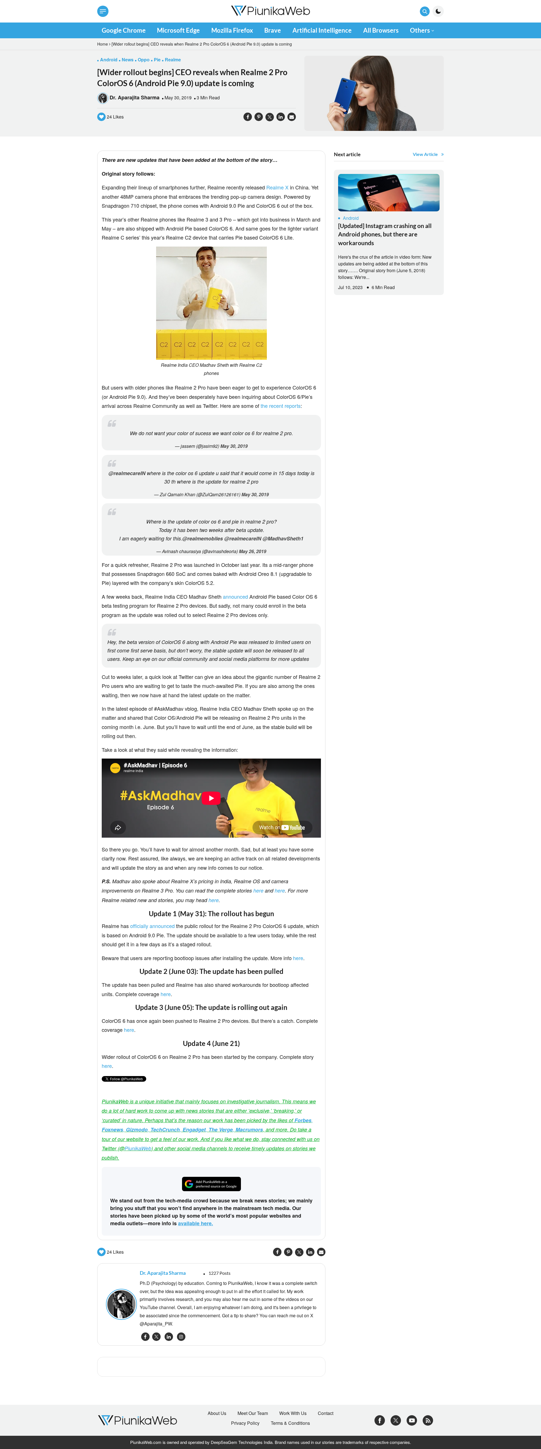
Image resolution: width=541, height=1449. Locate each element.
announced (235, 596)
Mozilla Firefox (232, 30)
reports (293, 405)
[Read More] (389, 192)
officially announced (152, 925)
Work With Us (293, 1413)
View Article (425, 154)
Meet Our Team (253, 1413)
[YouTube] (412, 1420)
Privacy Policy (245, 1423)
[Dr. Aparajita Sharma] (120, 1304)
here (258, 890)
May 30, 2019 (234, 446)
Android (351, 218)
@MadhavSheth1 (283, 538)
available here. (195, 1223)
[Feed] (428, 1420)
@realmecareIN (126, 473)
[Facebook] (379, 1420)
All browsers (381, 30)
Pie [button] (157, 59)
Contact (325, 1413)
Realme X (277, 187)
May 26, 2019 (252, 551)
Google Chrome (124, 30)
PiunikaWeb (138, 1148)
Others (420, 30)
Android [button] (108, 59)
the (264, 405)
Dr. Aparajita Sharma (134, 97)
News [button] (128, 59)
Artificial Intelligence (322, 30)
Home (102, 44)
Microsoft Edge (178, 30)
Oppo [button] (144, 59)
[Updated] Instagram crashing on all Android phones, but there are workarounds (385, 234)
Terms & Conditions (290, 1423)
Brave (272, 30)
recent (276, 405)
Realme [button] (173, 59)
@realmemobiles (202, 538)
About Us (217, 1413)
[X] (396, 1420)
